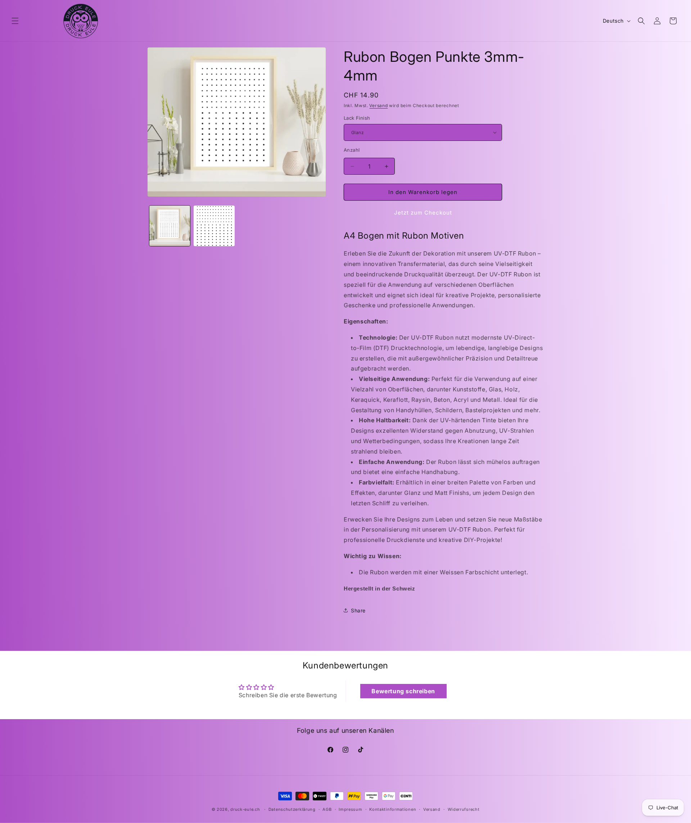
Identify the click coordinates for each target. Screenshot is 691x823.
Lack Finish (357, 118)
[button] (15, 21)
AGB (326, 808)
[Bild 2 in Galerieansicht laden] (214, 226)
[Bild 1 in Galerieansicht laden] (169, 226)
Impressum (350, 808)
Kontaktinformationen (392, 808)
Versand (378, 105)
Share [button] (358, 610)
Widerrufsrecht (464, 808)
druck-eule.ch (245, 809)
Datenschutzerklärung (292, 808)
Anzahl (352, 150)
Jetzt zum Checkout (423, 212)
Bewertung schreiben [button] (403, 691)
